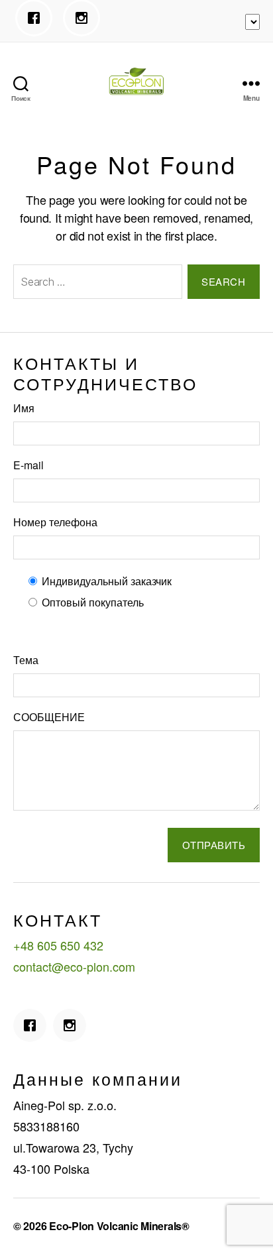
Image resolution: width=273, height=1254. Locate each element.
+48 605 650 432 (58, 945)
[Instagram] (85, 17)
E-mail (28, 465)
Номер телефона (55, 522)
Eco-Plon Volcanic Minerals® (119, 1225)
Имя (23, 408)
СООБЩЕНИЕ (49, 716)
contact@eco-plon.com (74, 966)
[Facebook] (37, 17)
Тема (25, 659)
